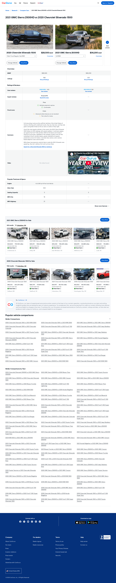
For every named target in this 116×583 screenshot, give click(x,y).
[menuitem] (15, 3)
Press (7, 548)
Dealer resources (38, 545)
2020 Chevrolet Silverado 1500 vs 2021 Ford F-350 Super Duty (92, 350)
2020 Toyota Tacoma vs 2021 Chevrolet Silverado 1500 (20, 471)
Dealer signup (37, 541)
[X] (24, 522)
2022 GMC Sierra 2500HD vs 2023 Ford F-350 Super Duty (93, 411)
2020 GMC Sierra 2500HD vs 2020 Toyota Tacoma (21, 464)
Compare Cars (24, 10)
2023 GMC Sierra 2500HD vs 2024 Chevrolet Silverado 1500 (22, 379)
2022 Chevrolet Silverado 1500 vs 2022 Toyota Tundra (57, 422)
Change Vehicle (13, 63)
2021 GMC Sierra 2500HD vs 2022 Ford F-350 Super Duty (57, 344)
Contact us (83, 545)
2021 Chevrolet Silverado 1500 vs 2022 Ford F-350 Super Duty (21, 433)
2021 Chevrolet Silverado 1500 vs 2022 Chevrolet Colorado (20, 444)
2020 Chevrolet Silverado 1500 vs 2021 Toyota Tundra (22, 332)
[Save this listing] (25, 237)
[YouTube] (28, 522)
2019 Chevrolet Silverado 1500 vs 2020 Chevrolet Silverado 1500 (20, 500)
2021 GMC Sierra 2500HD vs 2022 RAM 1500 (54, 361)
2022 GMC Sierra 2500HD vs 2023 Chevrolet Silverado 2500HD (58, 411)
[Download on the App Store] (80, 522)
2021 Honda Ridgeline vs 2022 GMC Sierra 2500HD (92, 443)
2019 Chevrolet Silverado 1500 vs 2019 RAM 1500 (56, 476)
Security (58, 555)
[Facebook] (20, 522)
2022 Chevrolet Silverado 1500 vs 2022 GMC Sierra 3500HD (21, 406)
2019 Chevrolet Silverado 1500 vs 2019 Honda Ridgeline (55, 494)
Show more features (101, 206)
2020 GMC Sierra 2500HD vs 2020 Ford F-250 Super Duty (21, 459)
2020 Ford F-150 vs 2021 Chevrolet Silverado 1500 (56, 459)
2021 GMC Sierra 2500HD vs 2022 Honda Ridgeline (92, 338)
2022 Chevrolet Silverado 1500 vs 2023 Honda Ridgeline (19, 411)
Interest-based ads (61, 552)
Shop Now (24, 63)
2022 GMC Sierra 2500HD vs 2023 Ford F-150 (55, 399)
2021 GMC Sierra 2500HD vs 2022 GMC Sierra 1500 (57, 355)
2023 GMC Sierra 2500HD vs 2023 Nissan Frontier (56, 395)
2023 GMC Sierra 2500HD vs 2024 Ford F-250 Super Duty (93, 390)
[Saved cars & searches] (98, 3)
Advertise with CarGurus (13, 562)
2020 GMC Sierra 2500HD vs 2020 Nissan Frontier (92, 453)
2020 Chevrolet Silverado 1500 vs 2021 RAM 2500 (56, 322)
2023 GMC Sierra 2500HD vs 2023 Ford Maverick (20, 395)
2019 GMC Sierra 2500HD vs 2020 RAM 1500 (55, 482)
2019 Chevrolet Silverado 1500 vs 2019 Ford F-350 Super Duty (92, 494)
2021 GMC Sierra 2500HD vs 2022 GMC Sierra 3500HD (94, 322)
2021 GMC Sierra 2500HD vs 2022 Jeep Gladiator (92, 332)
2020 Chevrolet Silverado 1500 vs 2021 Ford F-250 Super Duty (56, 350)
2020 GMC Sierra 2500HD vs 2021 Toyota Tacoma (92, 470)
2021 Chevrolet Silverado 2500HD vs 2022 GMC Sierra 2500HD (58, 438)
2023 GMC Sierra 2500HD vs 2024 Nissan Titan (55, 372)
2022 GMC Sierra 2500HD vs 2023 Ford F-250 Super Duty (93, 406)
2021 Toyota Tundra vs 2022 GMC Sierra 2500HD (92, 426)
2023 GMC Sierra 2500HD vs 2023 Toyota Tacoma (92, 372)
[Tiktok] (40, 522)
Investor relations (10, 552)
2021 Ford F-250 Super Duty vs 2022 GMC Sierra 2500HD (56, 444)
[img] (16, 247)
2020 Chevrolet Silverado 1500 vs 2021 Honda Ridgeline (19, 350)
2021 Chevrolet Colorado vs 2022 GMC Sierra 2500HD (93, 432)
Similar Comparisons (12, 319)
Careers (7, 559)
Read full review (44, 97)
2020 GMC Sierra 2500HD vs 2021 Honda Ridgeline (21, 476)
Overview (50, 56)
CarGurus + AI (22, 300)
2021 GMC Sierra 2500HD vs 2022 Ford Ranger (91, 355)
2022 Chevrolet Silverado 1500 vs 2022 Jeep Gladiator (93, 422)
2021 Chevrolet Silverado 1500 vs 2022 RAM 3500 (56, 432)
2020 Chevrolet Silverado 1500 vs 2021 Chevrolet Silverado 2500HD (20, 339)
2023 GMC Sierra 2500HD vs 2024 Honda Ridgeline (57, 389)
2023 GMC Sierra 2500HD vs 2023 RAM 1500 (19, 389)
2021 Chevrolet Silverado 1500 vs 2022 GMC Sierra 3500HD (21, 427)
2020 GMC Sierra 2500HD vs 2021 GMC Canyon (56, 470)
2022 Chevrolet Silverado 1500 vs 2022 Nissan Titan (21, 422)
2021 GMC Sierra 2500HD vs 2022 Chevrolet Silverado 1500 (58, 333)
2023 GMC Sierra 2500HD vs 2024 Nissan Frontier (20, 384)
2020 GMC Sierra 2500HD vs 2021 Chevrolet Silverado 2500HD (22, 454)
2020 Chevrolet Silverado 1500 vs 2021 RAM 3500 (20, 322)
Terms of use (59, 541)
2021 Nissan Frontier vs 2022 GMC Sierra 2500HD (56, 449)
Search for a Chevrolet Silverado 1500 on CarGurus (38, 146)
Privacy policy (59, 545)
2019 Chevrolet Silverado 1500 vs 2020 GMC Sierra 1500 (92, 477)
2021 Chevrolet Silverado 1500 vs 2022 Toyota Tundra (22, 449)
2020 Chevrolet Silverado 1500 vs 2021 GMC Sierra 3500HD (57, 339)
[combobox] (13, 570)
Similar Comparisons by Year (15, 369)
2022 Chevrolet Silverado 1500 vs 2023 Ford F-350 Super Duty (92, 417)
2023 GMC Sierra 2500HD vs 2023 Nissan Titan (91, 384)
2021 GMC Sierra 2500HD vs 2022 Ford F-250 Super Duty (21, 356)
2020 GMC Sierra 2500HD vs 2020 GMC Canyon (92, 449)
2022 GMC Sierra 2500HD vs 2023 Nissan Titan (20, 399)
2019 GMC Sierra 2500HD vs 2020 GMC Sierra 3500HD (91, 482)
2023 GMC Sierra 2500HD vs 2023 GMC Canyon (56, 378)
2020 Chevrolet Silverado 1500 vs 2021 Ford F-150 (56, 326)
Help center (84, 541)
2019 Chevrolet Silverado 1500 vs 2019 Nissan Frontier (22, 482)
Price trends (9, 555)
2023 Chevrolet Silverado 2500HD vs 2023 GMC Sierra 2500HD (22, 373)
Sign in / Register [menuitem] (107, 3)
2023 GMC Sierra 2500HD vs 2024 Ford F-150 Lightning (55, 384)
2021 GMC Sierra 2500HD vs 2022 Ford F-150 (19, 343)
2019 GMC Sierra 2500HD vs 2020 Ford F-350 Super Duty (21, 494)
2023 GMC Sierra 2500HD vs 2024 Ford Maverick (92, 395)
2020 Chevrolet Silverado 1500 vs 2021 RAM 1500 (92, 361)
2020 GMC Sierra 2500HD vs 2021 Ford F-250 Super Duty (57, 465)
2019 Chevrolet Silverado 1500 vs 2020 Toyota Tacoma (91, 500)
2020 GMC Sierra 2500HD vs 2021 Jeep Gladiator (92, 464)
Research (15, 10)
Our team (8, 545)
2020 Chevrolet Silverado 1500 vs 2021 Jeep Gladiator (93, 326)
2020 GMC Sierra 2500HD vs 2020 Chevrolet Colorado (91, 459)
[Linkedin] (36, 522)
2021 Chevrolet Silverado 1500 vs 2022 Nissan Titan (57, 426)
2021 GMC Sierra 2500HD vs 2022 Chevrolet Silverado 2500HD (93, 344)
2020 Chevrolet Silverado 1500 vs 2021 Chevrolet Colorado (20, 327)
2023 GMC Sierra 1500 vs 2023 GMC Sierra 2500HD (93, 378)
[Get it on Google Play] (92, 522)
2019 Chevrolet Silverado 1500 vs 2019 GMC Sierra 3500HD (56, 488)
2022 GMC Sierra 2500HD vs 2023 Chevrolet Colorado (58, 416)
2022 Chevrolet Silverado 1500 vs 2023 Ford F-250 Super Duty (92, 400)
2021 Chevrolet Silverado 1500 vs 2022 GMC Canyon (93, 437)
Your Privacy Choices (61, 548)
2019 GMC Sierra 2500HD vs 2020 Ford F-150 (91, 487)
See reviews (44, 91)
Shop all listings (44, 79)
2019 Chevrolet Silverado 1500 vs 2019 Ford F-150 (20, 487)
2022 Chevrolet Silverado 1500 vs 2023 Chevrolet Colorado (56, 406)
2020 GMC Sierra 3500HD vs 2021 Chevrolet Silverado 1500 (58, 454)
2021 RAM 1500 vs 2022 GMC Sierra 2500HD (19, 437)
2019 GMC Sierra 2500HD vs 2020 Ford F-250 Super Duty (57, 500)
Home (7, 10)
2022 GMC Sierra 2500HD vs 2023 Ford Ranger (19, 416)
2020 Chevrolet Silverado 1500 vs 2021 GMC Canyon (21, 361)
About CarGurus (10, 541)
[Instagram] (32, 522)
